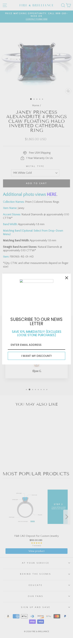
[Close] (66, 278)
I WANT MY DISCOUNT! (36, 356)
